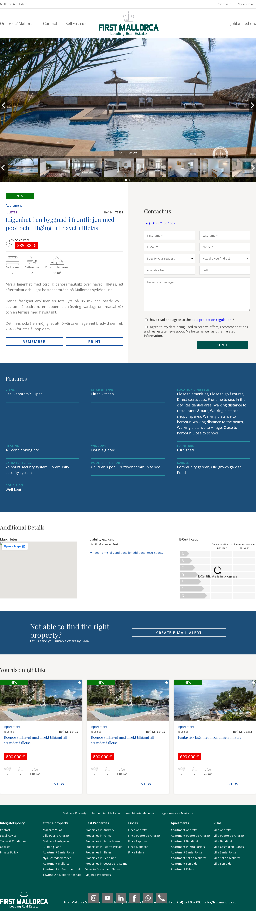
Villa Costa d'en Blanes (229, 847)
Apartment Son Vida (184, 863)
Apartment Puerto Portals (188, 847)
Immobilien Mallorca (106, 813)
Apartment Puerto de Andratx (190, 835)
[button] (126, 180)
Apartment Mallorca (56, 863)
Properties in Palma (98, 835)
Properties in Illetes (98, 852)
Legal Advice (8, 835)
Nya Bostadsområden (57, 858)
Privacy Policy (9, 852)
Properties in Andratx (99, 830)
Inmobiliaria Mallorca (139, 813)
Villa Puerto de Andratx (229, 835)
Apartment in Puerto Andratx (62, 869)
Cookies (5, 847)
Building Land (52, 847)
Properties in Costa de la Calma (106, 863)
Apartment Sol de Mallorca (189, 858)
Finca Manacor (138, 847)
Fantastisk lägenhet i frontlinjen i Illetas (209, 737)
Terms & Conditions (13, 841)
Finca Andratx (137, 830)
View (59, 784)
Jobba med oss (243, 23)
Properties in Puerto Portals (103, 847)
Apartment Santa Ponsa (58, 852)
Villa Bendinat (223, 841)
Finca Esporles (137, 841)
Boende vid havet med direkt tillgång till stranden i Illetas (35, 740)
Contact (50, 23)
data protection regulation (212, 320)
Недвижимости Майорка (176, 813)
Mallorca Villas (52, 830)
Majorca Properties (98, 875)
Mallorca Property (75, 813)
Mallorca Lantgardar (56, 841)
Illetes (11, 212)
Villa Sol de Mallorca (227, 858)
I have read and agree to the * (191, 320)
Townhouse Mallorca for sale (62, 875)
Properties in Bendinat (100, 858)
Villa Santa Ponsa (225, 852)
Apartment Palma (182, 869)
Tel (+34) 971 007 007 (159, 223)
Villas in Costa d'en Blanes (102, 869)
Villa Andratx (222, 830)
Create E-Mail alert (179, 632)
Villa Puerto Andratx (56, 835)
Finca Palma (136, 852)
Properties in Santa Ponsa (102, 841)
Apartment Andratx (184, 830)
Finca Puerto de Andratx (144, 835)
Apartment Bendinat (184, 841)
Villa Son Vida (223, 863)
